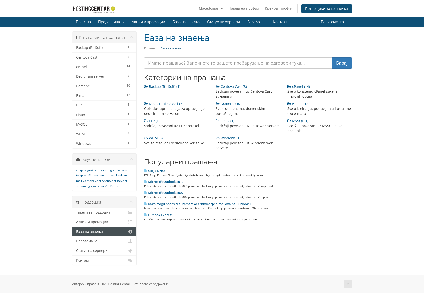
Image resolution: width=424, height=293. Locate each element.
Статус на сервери (223, 22)
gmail (95, 175)
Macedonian (209, 8)
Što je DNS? (156, 170)
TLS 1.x (113, 186)
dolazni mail (108, 175)
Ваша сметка (333, 22)
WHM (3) (155, 138)
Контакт (280, 22)
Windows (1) (230, 138)
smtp (79, 170)
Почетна (83, 22)
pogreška (90, 170)
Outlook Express (159, 215)
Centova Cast (92, 181)
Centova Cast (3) (233, 86)
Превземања (87, 241)
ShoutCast (109, 181)
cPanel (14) (300, 86)
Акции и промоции (148, 22)
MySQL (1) (299, 120)
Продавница (110, 22)
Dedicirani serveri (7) (165, 103)
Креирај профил (279, 8)
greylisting (105, 170)
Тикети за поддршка (93, 212)
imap (79, 175)
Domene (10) (230, 103)
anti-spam (120, 170)
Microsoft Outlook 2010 (165, 181)
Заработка (256, 22)
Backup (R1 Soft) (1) (164, 86)
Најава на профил (244, 8)
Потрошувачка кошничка (326, 8)
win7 (104, 186)
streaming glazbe (88, 186)
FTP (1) (153, 120)
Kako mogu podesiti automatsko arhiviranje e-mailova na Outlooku (199, 204)
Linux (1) (227, 120)
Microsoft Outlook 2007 (165, 192)
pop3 (87, 175)
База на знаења (186, 22)
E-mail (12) (300, 103)
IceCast (122, 181)
